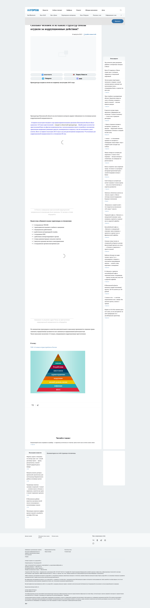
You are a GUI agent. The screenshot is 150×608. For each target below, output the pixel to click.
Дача (103, 10)
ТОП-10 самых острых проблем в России (43, 347)
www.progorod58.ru (37, 560)
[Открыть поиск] (120, 10)
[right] (123, 15)
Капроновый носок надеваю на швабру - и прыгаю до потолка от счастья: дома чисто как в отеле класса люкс (62, 443)
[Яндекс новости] (80, 74)
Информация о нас (111, 15)
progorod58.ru (49, 575)
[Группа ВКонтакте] (46, 74)
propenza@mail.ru (46, 565)
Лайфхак (69, 10)
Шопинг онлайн (28, 536)
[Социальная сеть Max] (80, 78)
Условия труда (68, 551)
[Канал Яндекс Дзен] (105, 540)
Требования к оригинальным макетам (33, 549)
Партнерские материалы (69, 15)
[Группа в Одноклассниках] (97, 540)
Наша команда (48, 551)
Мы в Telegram (84, 15)
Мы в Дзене (53, 15)
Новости (45, 10)
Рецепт (78, 10)
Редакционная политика (50, 549)
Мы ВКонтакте (31, 15)
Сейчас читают (57, 10)
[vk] (32, 405)
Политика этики (68, 549)
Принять (117, 21)
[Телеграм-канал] (46, 78)
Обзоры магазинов (91, 10)
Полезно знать (55, 536)
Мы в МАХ (43, 15)
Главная (26, 556)
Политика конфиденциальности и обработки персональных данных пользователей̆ (32, 553)
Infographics (63, 322)
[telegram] (38, 405)
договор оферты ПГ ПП (30, 591)
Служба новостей (90, 34)
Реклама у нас (97, 15)
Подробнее (66, 595)
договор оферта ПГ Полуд (30, 589)
